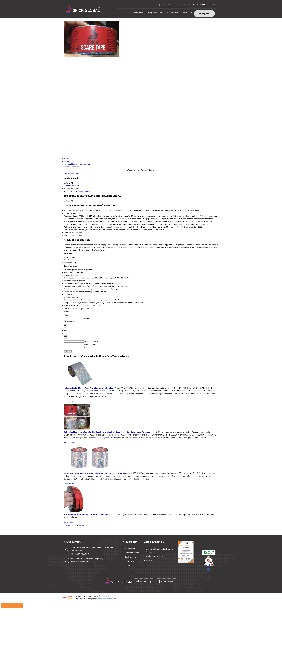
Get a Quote (204, 13)
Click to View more (71, 186)
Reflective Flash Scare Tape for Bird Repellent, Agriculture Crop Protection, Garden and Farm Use (107, 432)
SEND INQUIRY (69, 525)
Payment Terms (70, 210)
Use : (177, 438)
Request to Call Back (72, 191)
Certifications (69, 235)
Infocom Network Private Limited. (107, 599)
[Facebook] (209, 571)
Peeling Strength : (145, 394)
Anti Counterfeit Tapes (156, 556)
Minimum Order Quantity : (147, 388)
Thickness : (198, 394)
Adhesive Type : (149, 391)
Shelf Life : (181, 391)
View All (149, 560)
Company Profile (154, 12)
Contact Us (187, 12)
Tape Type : (103, 391)
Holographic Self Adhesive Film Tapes (159, 550)
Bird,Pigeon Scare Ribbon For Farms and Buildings (86, 514)
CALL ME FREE (80, 525)
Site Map (128, 565)
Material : (173, 388)
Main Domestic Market (73, 232)
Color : (193, 473)
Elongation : (170, 394)
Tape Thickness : (199, 391)
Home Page (138, 12)
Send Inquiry (86, 191)
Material (67, 201)
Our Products (172, 12)
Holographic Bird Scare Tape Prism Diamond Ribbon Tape (89, 388)
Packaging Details (71, 216)
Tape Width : (108, 394)
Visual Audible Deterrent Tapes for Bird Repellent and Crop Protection (95, 473)
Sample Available (71, 213)
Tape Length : (194, 435)
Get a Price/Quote (71, 173)
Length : (184, 394)
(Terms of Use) (104, 596)
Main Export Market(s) (73, 230)
